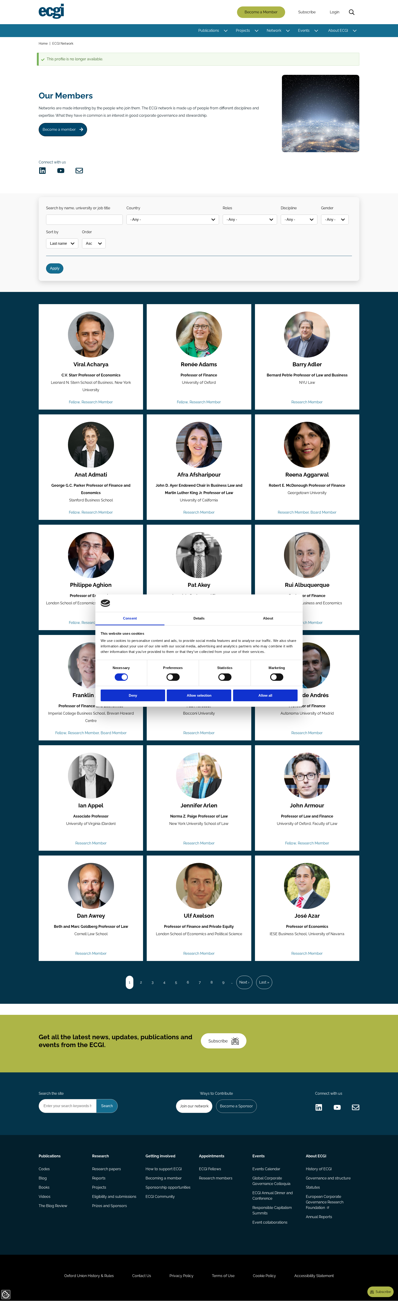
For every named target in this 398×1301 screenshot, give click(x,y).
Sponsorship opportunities (168, 1187)
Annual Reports (319, 1217)
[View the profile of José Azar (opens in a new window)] (307, 886)
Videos (44, 1196)
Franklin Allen (91, 695)
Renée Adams (199, 364)
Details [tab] (199, 618)
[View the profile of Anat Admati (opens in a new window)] (91, 445)
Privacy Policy (181, 1276)
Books (44, 1187)
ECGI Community (160, 1196)
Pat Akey (199, 585)
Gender (327, 208)
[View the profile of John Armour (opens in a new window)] (307, 776)
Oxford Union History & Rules (89, 1276)
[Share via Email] (79, 170)
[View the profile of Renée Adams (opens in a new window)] (199, 334)
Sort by (52, 232)
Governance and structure (328, 1178)
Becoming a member (164, 1178)
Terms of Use (223, 1276)
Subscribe (307, 12)
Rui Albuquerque (307, 585)
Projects (243, 30)
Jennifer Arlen (199, 805)
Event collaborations (269, 1222)
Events (304, 30)
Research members (215, 1178)
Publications (208, 30)
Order (87, 232)
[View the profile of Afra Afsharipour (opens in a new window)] (199, 445)
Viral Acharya (90, 364)
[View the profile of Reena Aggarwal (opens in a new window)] (307, 445)
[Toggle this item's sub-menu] (225, 30)
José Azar (307, 916)
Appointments (211, 1156)
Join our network (194, 1106)
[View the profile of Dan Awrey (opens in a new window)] (91, 886)
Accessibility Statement (314, 1276)
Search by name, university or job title (78, 208)
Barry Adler (307, 364)
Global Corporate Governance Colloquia (271, 1181)
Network (274, 30)
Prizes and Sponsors (109, 1206)
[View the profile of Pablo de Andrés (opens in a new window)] (307, 665)
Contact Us (141, 1276)
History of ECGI (319, 1169)
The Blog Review (53, 1206)
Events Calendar (266, 1169)
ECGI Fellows (210, 1169)
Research (100, 1156)
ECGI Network (62, 43)
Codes (44, 1169)
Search (351, 12)
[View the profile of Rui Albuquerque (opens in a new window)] (307, 555)
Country (133, 208)
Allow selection (199, 695)
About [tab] (268, 618)
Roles (227, 208)
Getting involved (160, 1156)
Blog (43, 1178)
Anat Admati (91, 475)
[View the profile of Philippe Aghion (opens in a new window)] (91, 555)
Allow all (265, 695)
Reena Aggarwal (307, 475)
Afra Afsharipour (199, 475)
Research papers (106, 1169)
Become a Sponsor (236, 1106)
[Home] (51, 11)
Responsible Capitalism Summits (272, 1210)
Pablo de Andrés (307, 695)
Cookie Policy (264, 1276)
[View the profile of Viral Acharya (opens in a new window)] (91, 334)
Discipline (289, 208)
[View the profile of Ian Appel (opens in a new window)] (91, 776)
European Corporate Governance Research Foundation (324, 1202)
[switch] (173, 677)
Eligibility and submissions (114, 1196)
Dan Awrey (91, 916)
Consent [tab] (130, 618)
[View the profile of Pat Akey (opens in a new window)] (199, 555)
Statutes (313, 1187)
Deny (133, 695)
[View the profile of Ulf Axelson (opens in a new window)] (199, 886)
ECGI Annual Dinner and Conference (272, 1196)
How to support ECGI (164, 1169)
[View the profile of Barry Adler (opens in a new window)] (307, 334)
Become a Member (261, 12)
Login (334, 12)
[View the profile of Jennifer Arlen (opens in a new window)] (199, 776)
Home (43, 43)
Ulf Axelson (199, 916)
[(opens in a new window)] (42, 170)
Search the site (51, 1093)
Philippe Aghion (91, 585)
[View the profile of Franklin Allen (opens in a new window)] (91, 665)
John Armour (307, 805)
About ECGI (338, 30)
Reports (98, 1178)
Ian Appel (90, 805)
